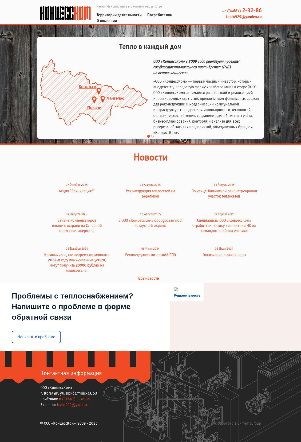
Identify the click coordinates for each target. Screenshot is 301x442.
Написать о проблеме (36, 337)
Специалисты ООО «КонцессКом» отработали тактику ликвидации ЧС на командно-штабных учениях (224, 226)
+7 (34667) (242, 11)
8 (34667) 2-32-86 (74, 399)
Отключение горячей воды (224, 255)
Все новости (149, 279)
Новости (151, 158)
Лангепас (115, 98)
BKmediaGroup (249, 424)
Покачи (94, 107)
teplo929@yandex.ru (243, 17)
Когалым (87, 87)
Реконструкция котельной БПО (150, 255)
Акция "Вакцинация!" (77, 191)
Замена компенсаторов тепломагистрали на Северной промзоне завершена (77, 226)
